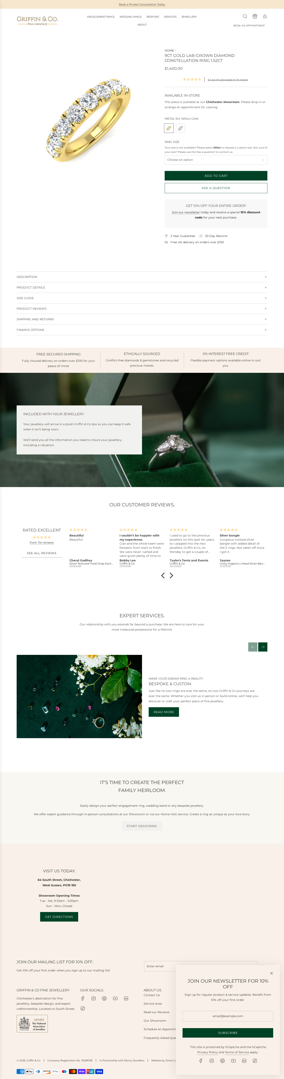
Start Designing (142, 826)
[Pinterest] (104, 998)
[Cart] (265, 16)
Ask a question (216, 188)
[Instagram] (94, 998)
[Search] (245, 16)
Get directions (59, 917)
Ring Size (172, 142)
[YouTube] (115, 998)
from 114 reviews (42, 542)
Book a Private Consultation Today (142, 4)
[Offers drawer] (255, 16)
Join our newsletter (186, 212)
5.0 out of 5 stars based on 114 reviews (228, 79)
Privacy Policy (207, 1052)
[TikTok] (83, 1008)
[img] (42, 537)
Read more (164, 712)
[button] (252, 647)
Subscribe (228, 1033)
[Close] (272, 973)
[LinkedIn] (126, 998)
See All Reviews (42, 553)
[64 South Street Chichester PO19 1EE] (142, 895)
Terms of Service (237, 1052)
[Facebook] (83, 998)
